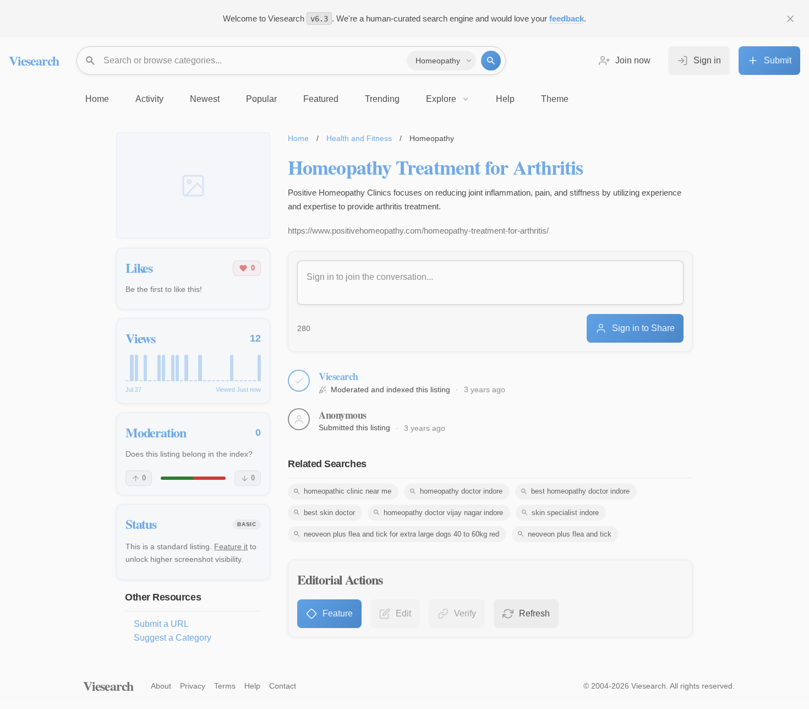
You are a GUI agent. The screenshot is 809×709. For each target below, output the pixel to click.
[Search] (491, 61)
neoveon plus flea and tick (569, 534)
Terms (225, 685)
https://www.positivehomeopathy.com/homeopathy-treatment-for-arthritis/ (418, 230)
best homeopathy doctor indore (580, 491)
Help (252, 685)
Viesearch (34, 60)
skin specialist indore (565, 512)
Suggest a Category (172, 637)
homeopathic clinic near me (347, 491)
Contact (282, 685)
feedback (566, 18)
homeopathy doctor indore (461, 491)
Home (298, 138)
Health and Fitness (359, 138)
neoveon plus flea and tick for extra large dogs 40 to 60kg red (401, 534)
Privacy (192, 685)
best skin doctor (329, 512)
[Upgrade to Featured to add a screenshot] (193, 185)
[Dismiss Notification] (790, 19)
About (161, 685)
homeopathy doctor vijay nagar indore (443, 512)
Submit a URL (161, 624)
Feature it (231, 546)
